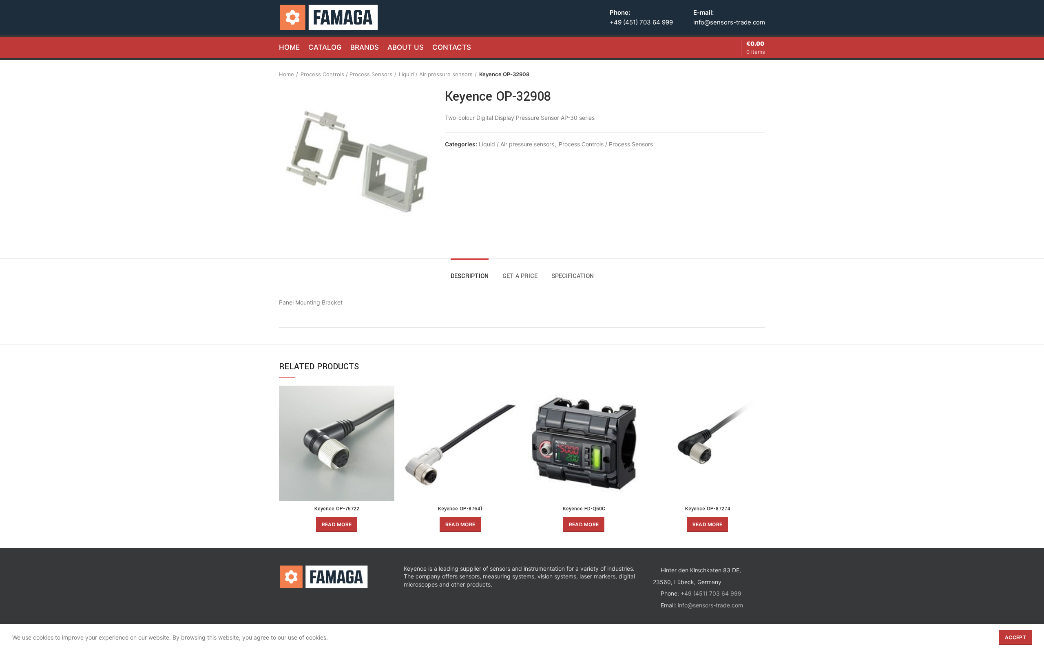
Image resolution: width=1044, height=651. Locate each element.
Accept (1015, 637)
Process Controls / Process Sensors (346, 74)
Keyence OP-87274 (707, 508)
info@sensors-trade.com (729, 22)
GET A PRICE (519, 276)
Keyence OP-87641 (460, 508)
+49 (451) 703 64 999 (641, 22)
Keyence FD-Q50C (584, 508)
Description (470, 276)
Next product (761, 74)
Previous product (745, 74)
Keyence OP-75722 (336, 508)
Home (286, 74)
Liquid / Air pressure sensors (436, 74)
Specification (572, 276)
